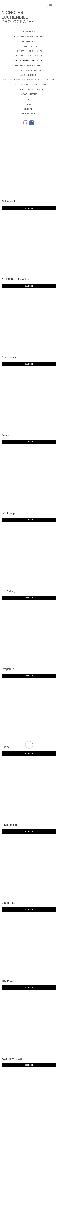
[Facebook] (31, 122)
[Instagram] (25, 122)
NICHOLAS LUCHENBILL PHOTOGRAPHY (18, 17)
